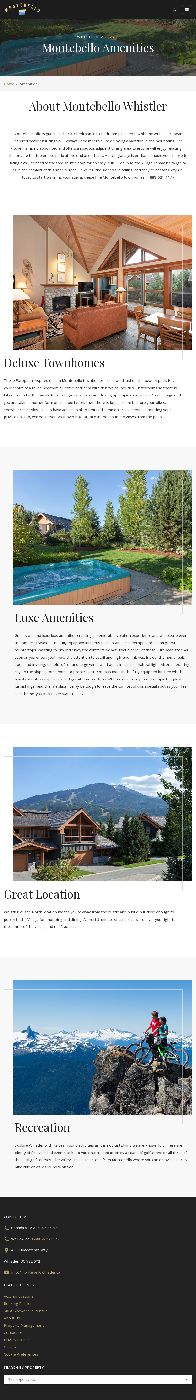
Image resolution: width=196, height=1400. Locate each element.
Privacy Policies (17, 1339)
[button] (186, 1379)
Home (9, 83)
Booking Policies (18, 1303)
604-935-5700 (49, 1227)
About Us (12, 1318)
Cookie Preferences (21, 1354)
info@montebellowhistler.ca (35, 1272)
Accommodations (18, 1296)
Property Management (24, 1325)
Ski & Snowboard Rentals (26, 1310)
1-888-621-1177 (45, 1239)
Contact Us (13, 1332)
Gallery (10, 1347)
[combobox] (98, 1379)
